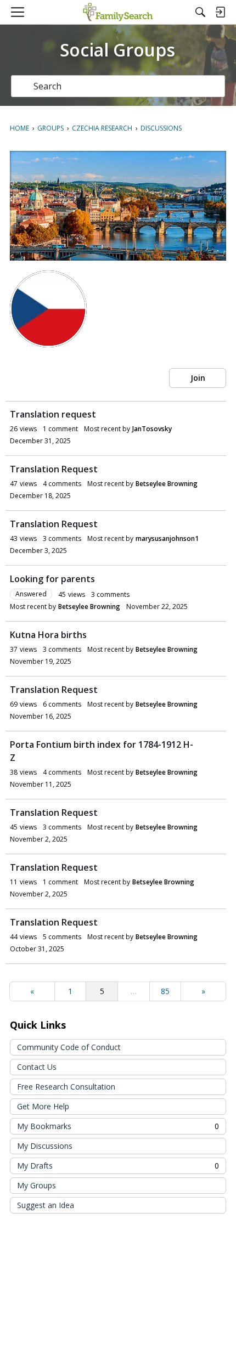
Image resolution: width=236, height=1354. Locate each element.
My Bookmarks (118, 1126)
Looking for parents (52, 579)
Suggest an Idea (45, 1205)
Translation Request (54, 469)
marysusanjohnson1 (167, 538)
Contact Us (37, 1067)
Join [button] (197, 378)
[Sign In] (220, 12)
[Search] (200, 12)
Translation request (53, 414)
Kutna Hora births (48, 635)
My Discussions (44, 1146)
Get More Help (43, 1106)
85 (165, 991)
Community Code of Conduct (69, 1047)
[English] (118, 12)
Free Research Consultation (66, 1086)
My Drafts (118, 1165)
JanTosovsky (152, 428)
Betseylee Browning (167, 483)
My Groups (36, 1185)
